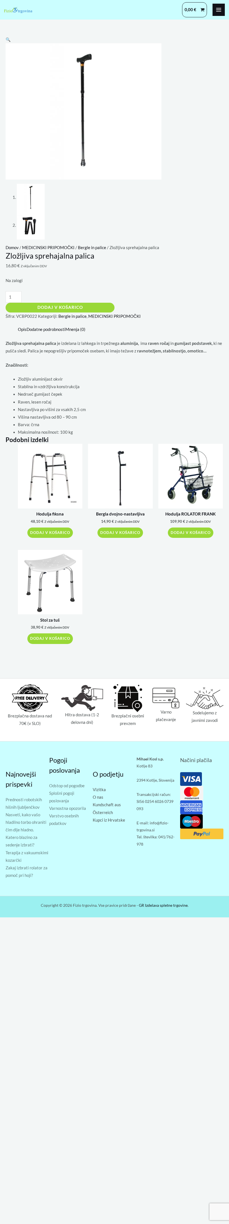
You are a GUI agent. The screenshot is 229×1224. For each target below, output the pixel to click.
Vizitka (99, 789)
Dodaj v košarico (60, 307)
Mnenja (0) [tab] (75, 329)
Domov (12, 247)
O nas (98, 797)
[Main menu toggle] (219, 10)
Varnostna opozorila (67, 808)
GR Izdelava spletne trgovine (163, 905)
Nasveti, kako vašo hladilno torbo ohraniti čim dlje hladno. (26, 822)
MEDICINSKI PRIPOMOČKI (48, 247)
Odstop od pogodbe (67, 785)
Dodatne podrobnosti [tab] (46, 329)
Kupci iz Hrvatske (109, 820)
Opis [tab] (22, 329)
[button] (8, 39)
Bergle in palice (92, 247)
